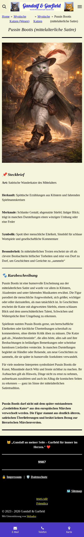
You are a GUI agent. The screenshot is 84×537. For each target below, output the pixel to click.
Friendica (42, 503)
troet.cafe (42, 498)
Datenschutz (39, 477)
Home (6, 16)
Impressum (14, 477)
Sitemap (76, 491)
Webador (31, 516)
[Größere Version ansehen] (42, 103)
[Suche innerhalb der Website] (4, 6)
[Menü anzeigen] (79, 6)
